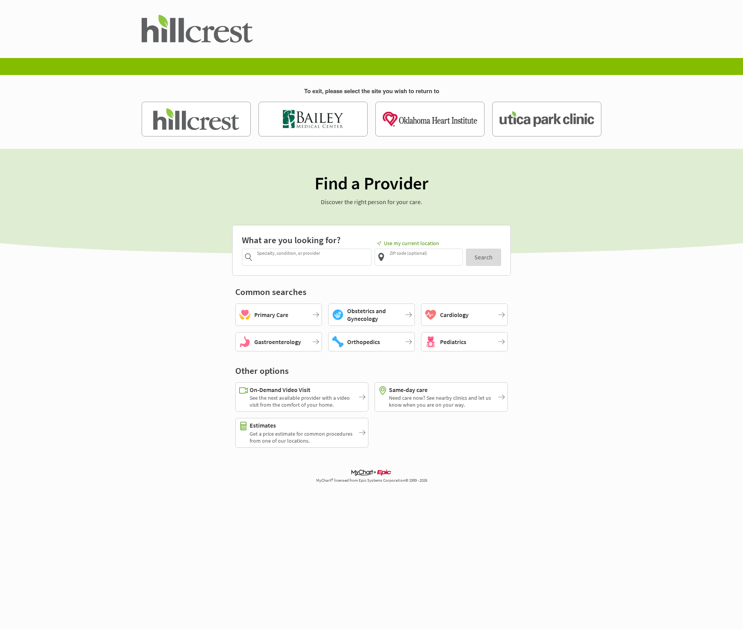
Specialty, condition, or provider (288, 253)
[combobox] (313, 257)
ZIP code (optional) (408, 253)
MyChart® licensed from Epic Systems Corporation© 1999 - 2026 (371, 480)
